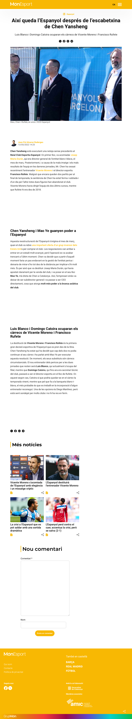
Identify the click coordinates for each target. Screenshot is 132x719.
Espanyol (70, 14)
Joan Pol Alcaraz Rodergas (30, 142)
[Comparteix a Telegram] (72, 42)
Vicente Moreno (44, 170)
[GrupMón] (66, 716)
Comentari (26, 558)
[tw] (10, 689)
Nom (23, 619)
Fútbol (71, 670)
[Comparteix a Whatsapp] (68, 42)
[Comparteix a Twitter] (60, 42)
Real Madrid (74, 666)
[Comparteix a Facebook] (64, 42)
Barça (70, 662)
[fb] (6, 689)
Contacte (8, 668)
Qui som (8, 664)
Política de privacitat (13, 672)
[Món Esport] (16, 8)
